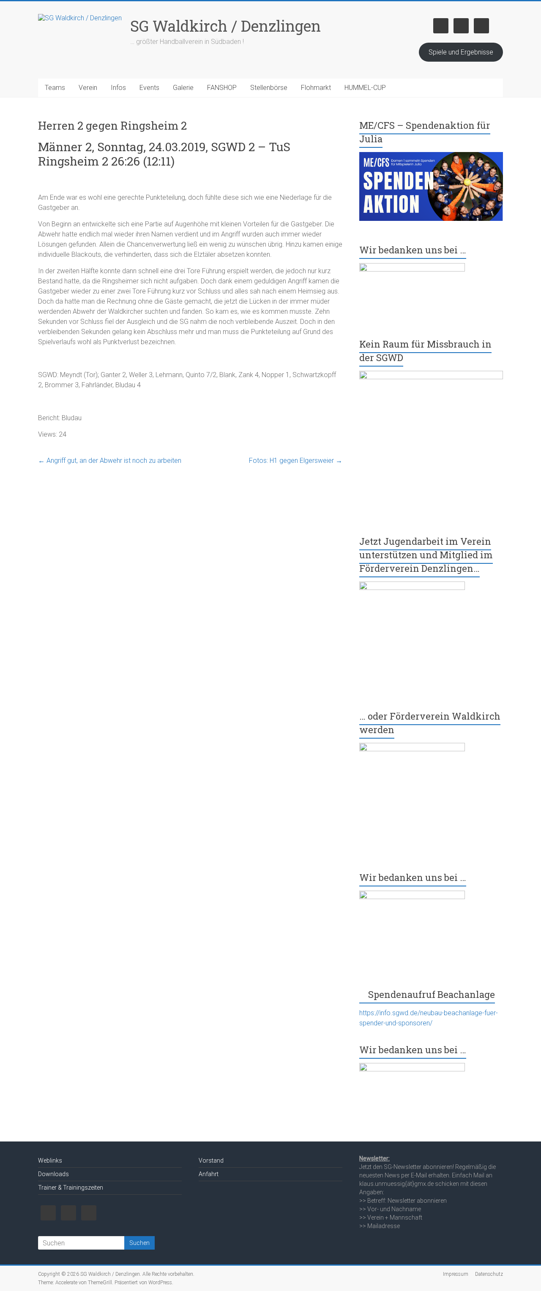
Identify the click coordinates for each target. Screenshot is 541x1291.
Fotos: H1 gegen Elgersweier (295, 461)
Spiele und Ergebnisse (461, 52)
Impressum (455, 1274)
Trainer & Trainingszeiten (70, 1187)
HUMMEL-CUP (365, 88)
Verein (88, 88)
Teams (55, 88)
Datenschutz (489, 1274)
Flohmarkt (316, 88)
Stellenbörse (268, 88)
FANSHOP (222, 88)
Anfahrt (209, 1174)
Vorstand (211, 1160)
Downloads (53, 1174)
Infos (118, 88)
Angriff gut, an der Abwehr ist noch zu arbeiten (109, 461)
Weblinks (50, 1160)
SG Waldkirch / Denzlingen (225, 26)
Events (149, 88)
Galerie (183, 88)
